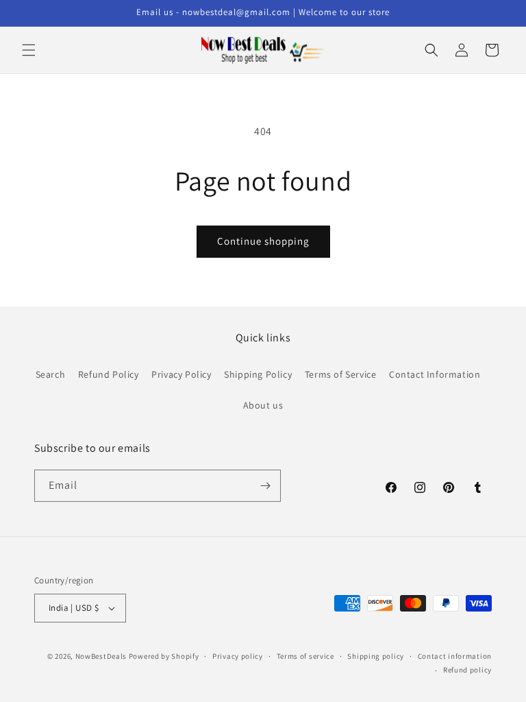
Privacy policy (237, 656)
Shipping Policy (258, 374)
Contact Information (434, 374)
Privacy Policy (181, 374)
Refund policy (467, 670)
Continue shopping (263, 240)
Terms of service (305, 656)
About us (263, 405)
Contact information (455, 656)
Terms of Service (341, 374)
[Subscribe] (265, 486)
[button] (29, 50)
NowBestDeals (101, 656)
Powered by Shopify (164, 656)
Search (51, 374)
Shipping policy (375, 656)
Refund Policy (108, 374)
